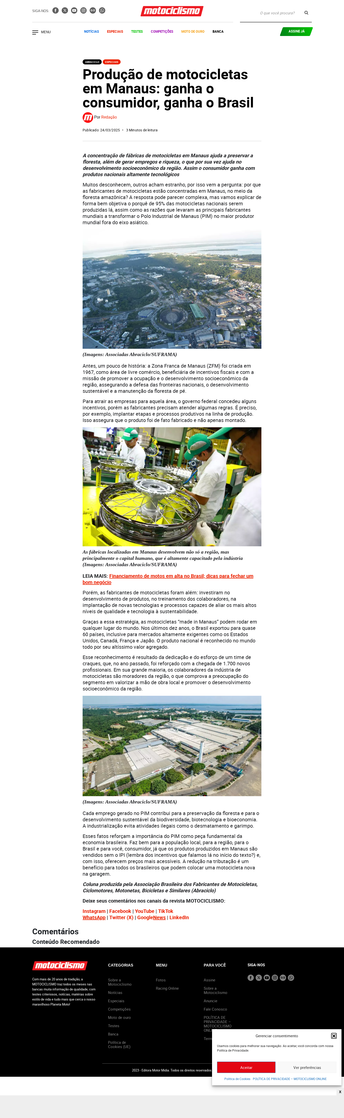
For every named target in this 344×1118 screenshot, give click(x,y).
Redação (109, 117)
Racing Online (167, 988)
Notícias (91, 31)
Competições (162, 31)
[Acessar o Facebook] (56, 12)
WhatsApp (94, 917)
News (159, 917)
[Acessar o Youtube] (74, 12)
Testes (137, 31)
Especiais (115, 31)
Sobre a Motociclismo (120, 982)
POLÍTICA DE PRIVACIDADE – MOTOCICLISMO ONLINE (290, 1079)
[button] (333, 1035)
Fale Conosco (215, 1009)
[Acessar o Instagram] (84, 12)
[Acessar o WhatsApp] (102, 12)
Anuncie (210, 1000)
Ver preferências (307, 1067)
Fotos (161, 979)
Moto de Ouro (192, 31)
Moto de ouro (119, 1017)
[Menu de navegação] (35, 32)
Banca (218, 31)
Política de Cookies (237, 1079)
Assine (209, 979)
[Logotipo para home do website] (172, 11)
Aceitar (246, 1067)
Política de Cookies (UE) (119, 1044)
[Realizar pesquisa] (306, 12)
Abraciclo (92, 62)
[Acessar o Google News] (93, 12)
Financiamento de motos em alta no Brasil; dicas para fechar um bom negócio (168, 579)
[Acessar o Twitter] (65, 12)
